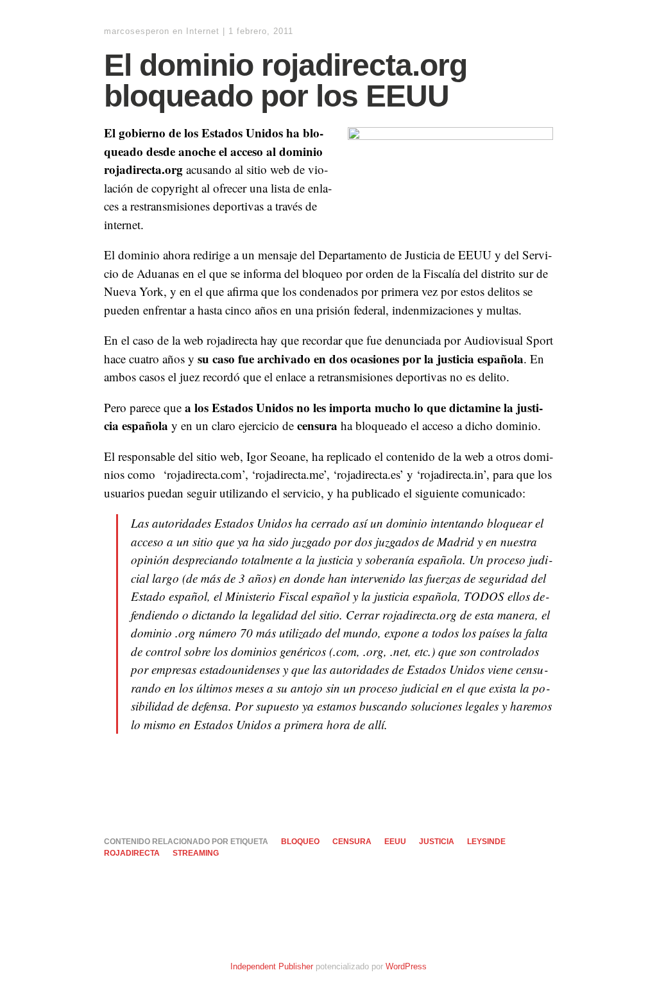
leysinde (486, 841)
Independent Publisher (271, 966)
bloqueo (300, 841)
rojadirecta (132, 853)
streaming (196, 853)
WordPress (406, 966)
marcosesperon (136, 31)
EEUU (395, 841)
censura (351, 841)
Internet (202, 31)
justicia (436, 841)
